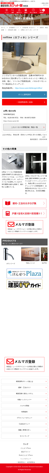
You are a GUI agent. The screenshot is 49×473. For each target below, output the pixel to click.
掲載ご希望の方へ (24, 430)
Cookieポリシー (24, 424)
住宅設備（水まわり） (29, 27)
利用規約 (24, 412)
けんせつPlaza (26, 448)
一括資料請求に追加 (25, 102)
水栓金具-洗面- (12, 30)
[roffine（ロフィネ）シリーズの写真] (24, 73)
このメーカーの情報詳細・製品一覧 (24, 127)
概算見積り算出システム (24, 393)
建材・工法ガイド (24, 387)
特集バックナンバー (25, 399)
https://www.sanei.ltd (11, 121)
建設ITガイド (25, 452)
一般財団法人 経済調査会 (25, 462)
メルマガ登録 (24, 406)
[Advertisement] (24, 326)
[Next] (45, 257)
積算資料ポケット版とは (24, 381)
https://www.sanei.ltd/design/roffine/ (28, 88)
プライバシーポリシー (24, 418)
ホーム (3, 27)
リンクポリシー (25, 459)
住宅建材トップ (14, 27)
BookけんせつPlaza (26, 455)
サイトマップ (24, 436)
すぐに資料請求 (24, 94)
